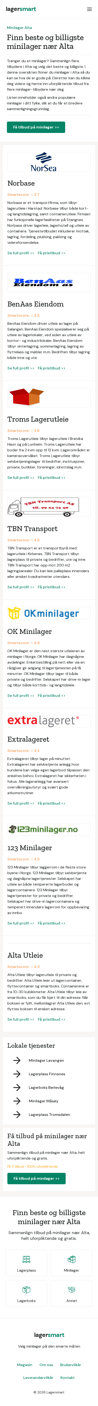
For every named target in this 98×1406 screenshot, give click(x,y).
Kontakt (67, 1377)
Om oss (46, 1364)
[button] (89, 9)
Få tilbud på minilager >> (36, 127)
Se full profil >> (20, 252)
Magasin (24, 1364)
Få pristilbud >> (51, 252)
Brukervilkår (70, 1364)
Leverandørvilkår (38, 1377)
